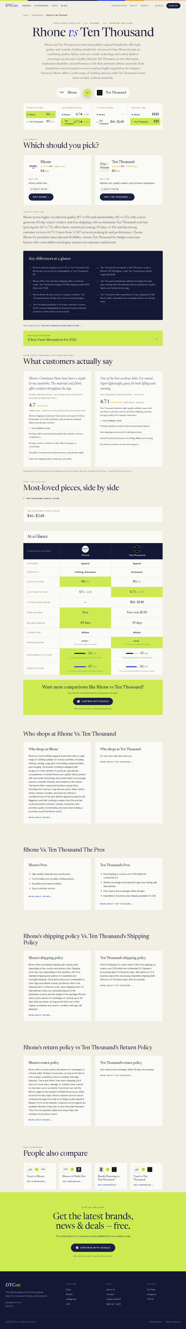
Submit (145, 5)
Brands (27, 5)
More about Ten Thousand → (116, 762)
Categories (41, 5)
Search (159, 5)
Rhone (46, 162)
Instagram (151, 1294)
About (134, 5)
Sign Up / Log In (114, 1304)
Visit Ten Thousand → (117, 197)
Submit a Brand (114, 1299)
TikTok (150, 1299)
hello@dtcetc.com (14, 1302)
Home (25, 15)
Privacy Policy (156, 1322)
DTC (12, 6)
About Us (111, 1289)
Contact (110, 1294)
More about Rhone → (40, 817)
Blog (64, 5)
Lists (55, 5)
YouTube (151, 1289)
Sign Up (173, 5)
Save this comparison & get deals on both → (61, 325)
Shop (68, 1289)
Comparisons (119, 5)
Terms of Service (172, 1322)
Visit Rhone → (41, 197)
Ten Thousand (123, 162)
